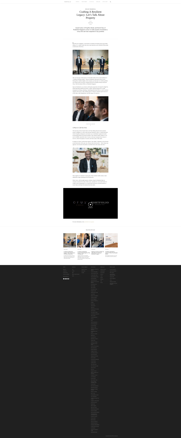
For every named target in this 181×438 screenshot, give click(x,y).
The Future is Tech (94, 289)
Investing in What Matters (95, 424)
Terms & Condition (66, 274)
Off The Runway (93, 278)
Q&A (73, 272)
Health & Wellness (94, 349)
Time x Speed (93, 287)
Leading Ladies (93, 362)
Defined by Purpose (94, 387)
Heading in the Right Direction (94, 389)
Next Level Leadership (94, 385)
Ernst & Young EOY (113, 269)
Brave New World (94, 347)
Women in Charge (94, 391)
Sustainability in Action (95, 394)
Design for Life (93, 290)
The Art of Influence (94, 421)
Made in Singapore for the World (94, 373)
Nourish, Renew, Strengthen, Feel (93, 382)
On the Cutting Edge (94, 271)
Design (101, 277)
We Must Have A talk (94, 292)
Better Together (93, 405)
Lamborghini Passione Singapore (113, 284)
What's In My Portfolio (75, 274)
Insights (83, 272)
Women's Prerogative (94, 295)
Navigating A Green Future (94, 344)
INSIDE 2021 (93, 335)
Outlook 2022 (93, 340)
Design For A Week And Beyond (95, 270)
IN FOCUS (92, 1)
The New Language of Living (94, 430)
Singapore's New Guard (95, 400)
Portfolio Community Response (94, 329)
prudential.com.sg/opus (89, 221)
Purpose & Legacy (94, 410)
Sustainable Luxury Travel (94, 332)
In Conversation (93, 325)
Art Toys (92, 318)
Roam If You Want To (94, 300)
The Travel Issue (93, 364)
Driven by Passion (94, 354)
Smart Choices (93, 367)
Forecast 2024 (93, 378)
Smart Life (92, 307)
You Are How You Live (94, 273)
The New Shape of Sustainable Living (94, 414)
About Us (64, 269)
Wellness (101, 279)
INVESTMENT (84, 1)
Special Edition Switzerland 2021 (112, 275)
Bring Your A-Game (94, 333)
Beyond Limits (93, 419)
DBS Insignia (112, 272)
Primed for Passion (94, 416)
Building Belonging (94, 432)
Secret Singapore (113, 278)
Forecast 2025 (93, 384)
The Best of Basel (94, 297)
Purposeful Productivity (95, 359)
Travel (101, 275)
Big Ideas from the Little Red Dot (95, 282)
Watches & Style (103, 269)
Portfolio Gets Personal (95, 426)
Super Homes (93, 305)
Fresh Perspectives (94, 322)
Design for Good (93, 370)
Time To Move (93, 315)
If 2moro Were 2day (94, 275)
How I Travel (93, 393)
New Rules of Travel (94, 338)
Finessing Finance (94, 284)
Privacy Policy (65, 272)
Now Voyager (93, 285)
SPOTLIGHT (105, 1)
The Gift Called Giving (94, 276)
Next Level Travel (94, 407)
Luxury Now (93, 294)
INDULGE (98, 1)
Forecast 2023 (93, 357)
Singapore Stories (94, 351)
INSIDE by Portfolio (113, 281)
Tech (101, 280)
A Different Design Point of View (95, 398)
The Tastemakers (94, 396)
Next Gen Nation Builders (95, 412)
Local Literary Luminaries (95, 313)
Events (101, 282)
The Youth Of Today (94, 312)
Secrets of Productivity (94, 346)
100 (72, 269)
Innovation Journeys (94, 352)
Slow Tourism (93, 310)
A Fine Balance (93, 376)
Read (73, 275)
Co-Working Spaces (94, 317)
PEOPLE (77, 1)
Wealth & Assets (84, 269)
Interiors (101, 274)
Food (92, 320)
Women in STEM (93, 327)
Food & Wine (102, 272)
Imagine (92, 302)
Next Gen (92, 369)
